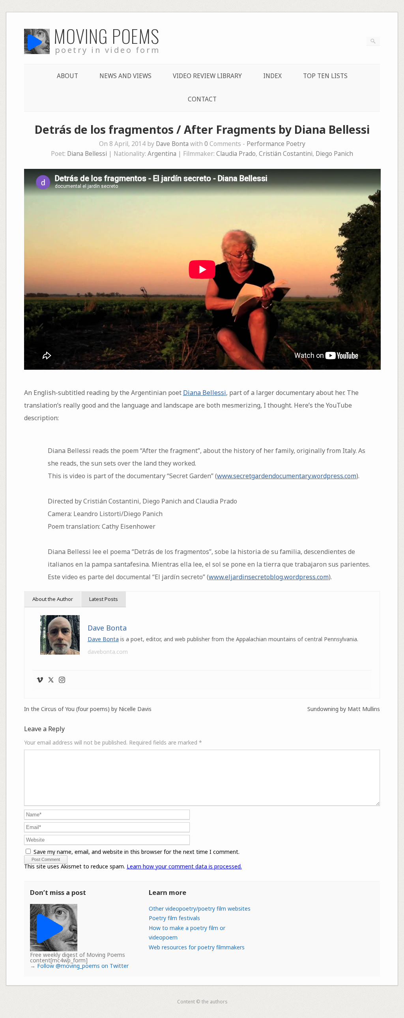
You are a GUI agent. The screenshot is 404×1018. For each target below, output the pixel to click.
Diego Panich (334, 154)
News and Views (125, 76)
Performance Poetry (276, 144)
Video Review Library (207, 76)
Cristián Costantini (285, 154)
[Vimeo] (39, 680)
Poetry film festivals (174, 918)
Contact (202, 99)
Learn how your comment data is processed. (184, 866)
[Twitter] (50, 680)
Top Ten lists (325, 76)
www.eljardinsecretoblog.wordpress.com (269, 577)
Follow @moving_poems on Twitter (83, 965)
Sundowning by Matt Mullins (343, 709)
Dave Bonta (172, 144)
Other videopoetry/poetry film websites (200, 908)
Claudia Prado (236, 154)
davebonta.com (108, 651)
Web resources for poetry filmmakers (197, 947)
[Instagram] (61, 680)
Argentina (162, 154)
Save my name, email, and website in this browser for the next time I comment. (136, 851)
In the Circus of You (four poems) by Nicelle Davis (88, 709)
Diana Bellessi (87, 154)
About (67, 76)
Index (272, 76)
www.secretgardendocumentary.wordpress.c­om (286, 476)
